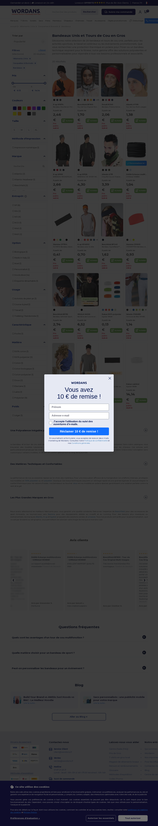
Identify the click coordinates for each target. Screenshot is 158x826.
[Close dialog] (109, 378)
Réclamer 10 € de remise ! (79, 431)
